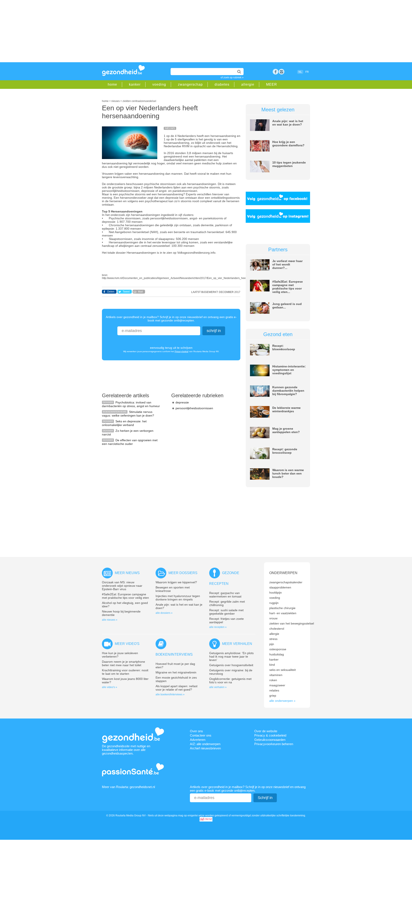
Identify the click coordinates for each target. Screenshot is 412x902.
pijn (271, 644)
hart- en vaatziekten (282, 613)
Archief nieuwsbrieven (205, 748)
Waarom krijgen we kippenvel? (176, 582)
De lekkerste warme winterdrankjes (286, 409)
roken (273, 680)
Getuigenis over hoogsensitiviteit (231, 665)
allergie (247, 84)
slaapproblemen (280, 587)
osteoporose (277, 649)
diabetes (222, 84)
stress (273, 639)
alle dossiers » (164, 612)
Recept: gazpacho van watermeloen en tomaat (225, 594)
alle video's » (109, 687)
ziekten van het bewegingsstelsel (291, 623)
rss (281, 71)
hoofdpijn (275, 592)
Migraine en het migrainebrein (176, 672)
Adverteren (197, 739)
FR (307, 71)
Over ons (196, 731)
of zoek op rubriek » (232, 77)
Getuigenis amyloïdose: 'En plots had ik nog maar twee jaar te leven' (231, 656)
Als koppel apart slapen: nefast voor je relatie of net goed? (176, 687)
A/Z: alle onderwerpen (205, 744)
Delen (110, 291)
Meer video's (127, 644)
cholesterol (276, 628)
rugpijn (274, 603)
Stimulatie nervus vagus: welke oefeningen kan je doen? (128, 413)
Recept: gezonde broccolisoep (284, 450)
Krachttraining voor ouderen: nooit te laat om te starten (125, 672)
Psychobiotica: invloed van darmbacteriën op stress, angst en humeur (131, 404)
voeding (159, 84)
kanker (135, 84)
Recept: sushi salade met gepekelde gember (226, 611)
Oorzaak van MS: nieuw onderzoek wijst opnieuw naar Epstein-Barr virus (122, 586)
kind (272, 664)
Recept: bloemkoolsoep (283, 347)
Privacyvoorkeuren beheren (273, 744)
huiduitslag (276, 654)
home (112, 84)
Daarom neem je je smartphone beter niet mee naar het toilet (123, 663)
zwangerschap (190, 84)
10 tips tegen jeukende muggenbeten (289, 164)
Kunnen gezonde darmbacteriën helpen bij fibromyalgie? (288, 390)
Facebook (275, 71)
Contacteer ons (200, 735)
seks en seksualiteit (282, 670)
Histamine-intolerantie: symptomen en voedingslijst (289, 370)
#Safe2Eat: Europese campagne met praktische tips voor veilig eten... (287, 287)
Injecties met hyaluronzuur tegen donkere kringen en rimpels (178, 597)
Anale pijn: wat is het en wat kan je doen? (287, 122)
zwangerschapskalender (285, 582)
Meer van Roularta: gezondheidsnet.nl (128, 787)
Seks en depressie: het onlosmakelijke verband (124, 423)
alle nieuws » (109, 619)
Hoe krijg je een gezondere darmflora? (288, 143)
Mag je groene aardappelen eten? (286, 430)
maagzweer (277, 685)
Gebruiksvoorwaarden (269, 739)
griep (272, 695)
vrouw (273, 618)
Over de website (265, 731)
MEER (271, 84)
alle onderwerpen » (282, 700)
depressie (182, 402)
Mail (140, 291)
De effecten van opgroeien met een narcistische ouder (130, 442)
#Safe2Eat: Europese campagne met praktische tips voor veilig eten (125, 596)
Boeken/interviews (174, 654)
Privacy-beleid (181, 351)
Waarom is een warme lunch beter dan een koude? (288, 473)
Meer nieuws (127, 573)
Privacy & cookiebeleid (270, 735)
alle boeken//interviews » (170, 694)
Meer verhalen (237, 644)
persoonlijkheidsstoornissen (194, 408)
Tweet (126, 291)
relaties (274, 690)
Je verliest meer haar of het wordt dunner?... (287, 264)
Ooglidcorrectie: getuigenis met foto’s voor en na (230, 680)
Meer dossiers (182, 573)
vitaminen (275, 675)
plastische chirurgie (282, 608)
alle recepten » (218, 627)
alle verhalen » (218, 687)
